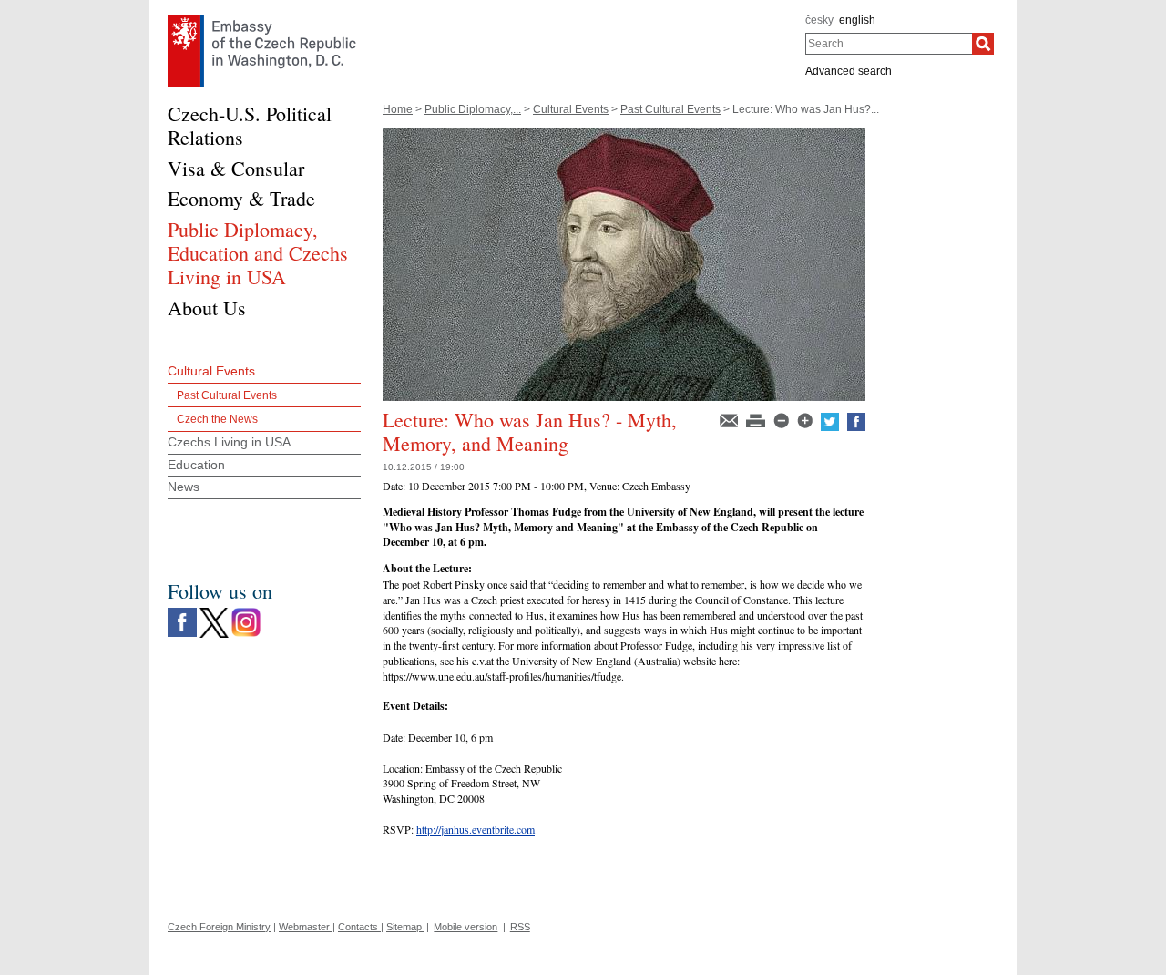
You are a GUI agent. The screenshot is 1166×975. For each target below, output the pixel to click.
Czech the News (217, 419)
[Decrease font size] (782, 419)
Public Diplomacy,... (472, 109)
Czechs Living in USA (229, 442)
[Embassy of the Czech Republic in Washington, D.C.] (262, 19)
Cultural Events (571, 109)
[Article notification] (730, 419)
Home (398, 109)
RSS (520, 926)
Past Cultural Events (670, 109)
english (857, 20)
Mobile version (465, 926)
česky (819, 20)
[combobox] (888, 44)
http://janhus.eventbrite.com (475, 829)
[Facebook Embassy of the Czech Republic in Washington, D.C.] (182, 612)
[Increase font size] (806, 419)
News (183, 486)
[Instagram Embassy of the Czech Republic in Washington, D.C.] (246, 612)
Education (196, 464)
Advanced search (848, 71)
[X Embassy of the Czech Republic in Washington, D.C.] (214, 612)
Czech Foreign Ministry (219, 926)
